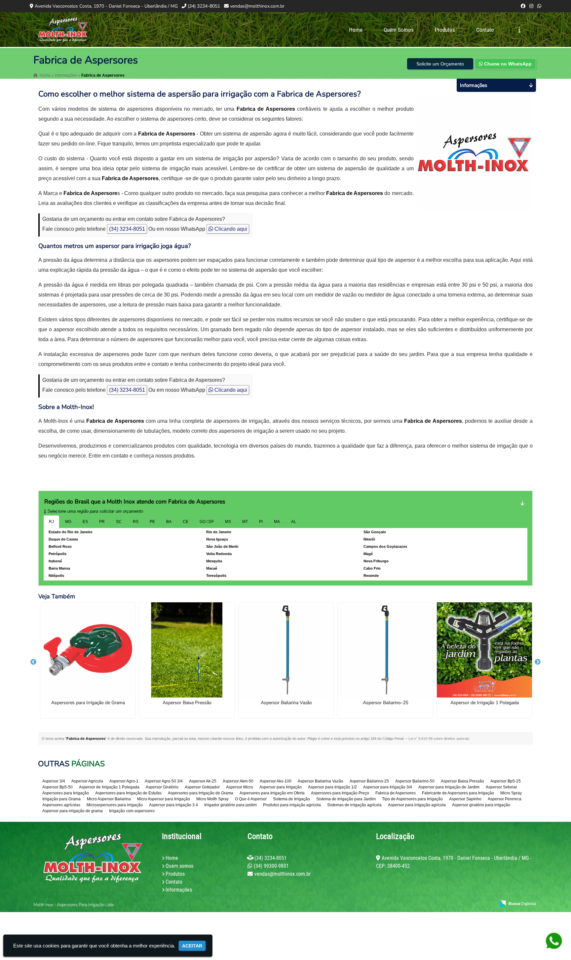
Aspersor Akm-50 (238, 781)
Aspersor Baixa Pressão (187, 703)
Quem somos (179, 866)
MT (245, 521)
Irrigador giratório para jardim (230, 805)
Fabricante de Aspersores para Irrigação (458, 793)
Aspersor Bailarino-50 (415, 781)
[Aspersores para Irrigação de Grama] (87, 650)
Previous (33, 662)
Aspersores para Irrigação (65, 793)
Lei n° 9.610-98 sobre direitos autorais (438, 738)
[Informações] (519, 29)
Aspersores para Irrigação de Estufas (128, 793)
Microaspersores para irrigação (115, 805)
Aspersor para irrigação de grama (72, 811)
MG (68, 521)
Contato (485, 29)
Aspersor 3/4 (53, 781)
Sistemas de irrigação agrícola (354, 805)
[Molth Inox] (92, 858)
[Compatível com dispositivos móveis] (487, 904)
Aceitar (192, 945)
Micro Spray (511, 793)
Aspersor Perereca (504, 799)
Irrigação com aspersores (132, 811)
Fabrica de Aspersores (395, 793)
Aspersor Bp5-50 (57, 787)
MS (228, 521)
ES (85, 521)
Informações (179, 890)
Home (355, 29)
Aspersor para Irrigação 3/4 (387, 787)
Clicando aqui (230, 229)
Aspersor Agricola (87, 781)
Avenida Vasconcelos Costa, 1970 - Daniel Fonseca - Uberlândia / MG (106, 6)
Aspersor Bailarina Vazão (286, 703)
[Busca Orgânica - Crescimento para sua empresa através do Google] (517, 903)
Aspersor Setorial (501, 787)
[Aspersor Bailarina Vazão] (286, 650)
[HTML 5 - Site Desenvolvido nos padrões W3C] (442, 904)
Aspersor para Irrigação (280, 787)
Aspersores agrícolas (61, 805)
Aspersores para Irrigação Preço (340, 793)
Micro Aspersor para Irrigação (163, 799)
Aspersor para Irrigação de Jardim (448, 787)
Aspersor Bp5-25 (505, 781)
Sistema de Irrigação (291, 799)
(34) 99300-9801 (271, 866)
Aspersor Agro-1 (123, 781)
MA (277, 521)
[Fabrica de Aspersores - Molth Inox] (63, 29)
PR (102, 521)
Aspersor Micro (239, 787)
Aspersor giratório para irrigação (481, 805)
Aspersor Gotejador (202, 787)
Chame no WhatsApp (507, 63)
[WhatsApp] (539, 6)
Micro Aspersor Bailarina (109, 799)
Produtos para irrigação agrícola (292, 805)
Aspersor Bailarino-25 (385, 703)
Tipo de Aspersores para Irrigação (412, 799)
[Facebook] (523, 6)
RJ (51, 521)
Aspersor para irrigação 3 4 (173, 805)
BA (168, 521)
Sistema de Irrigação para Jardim (346, 799)
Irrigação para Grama (61, 799)
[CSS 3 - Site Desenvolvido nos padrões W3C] (464, 904)
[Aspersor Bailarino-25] (385, 650)
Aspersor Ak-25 (202, 781)
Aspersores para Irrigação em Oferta (272, 793)
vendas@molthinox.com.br (257, 6)
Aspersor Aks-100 (275, 781)
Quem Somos (399, 29)
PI (261, 521)
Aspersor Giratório (162, 787)
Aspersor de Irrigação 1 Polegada (484, 703)
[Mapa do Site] (424, 904)
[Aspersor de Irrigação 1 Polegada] (484, 650)
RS (135, 521)
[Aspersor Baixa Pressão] (187, 650)
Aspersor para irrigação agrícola (417, 805)
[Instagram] (531, 6)
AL (293, 521)
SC (119, 521)
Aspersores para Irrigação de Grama (88, 703)
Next (537, 662)
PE (152, 521)
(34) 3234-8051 (204, 6)
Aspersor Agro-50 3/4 (164, 781)
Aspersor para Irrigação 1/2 (332, 787)
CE (185, 521)
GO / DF (207, 521)
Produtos (445, 29)
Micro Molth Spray (212, 799)
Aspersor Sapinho (465, 799)
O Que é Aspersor (251, 799)
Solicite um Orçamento (440, 63)
